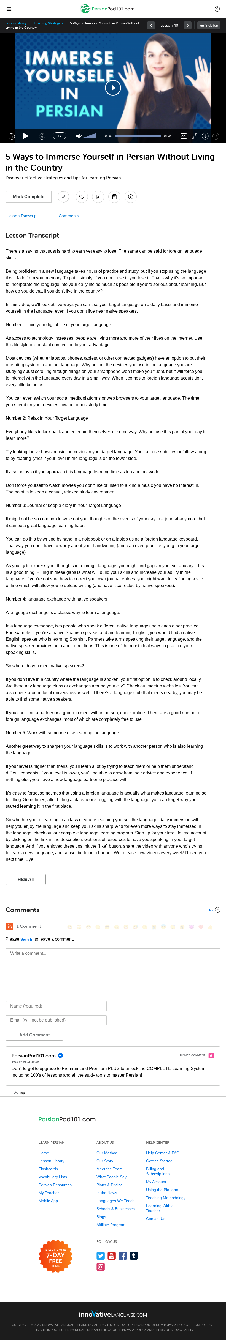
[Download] (205, 136)
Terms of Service (169, 1329)
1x (59, 136)
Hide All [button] (26, 879)
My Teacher (49, 1193)
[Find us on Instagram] (100, 1266)
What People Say (111, 1177)
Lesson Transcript (22, 216)
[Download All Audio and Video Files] (131, 197)
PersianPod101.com (147, 1325)
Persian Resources (55, 1185)
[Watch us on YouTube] (111, 1255)
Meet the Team (109, 1169)
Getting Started (159, 1161)
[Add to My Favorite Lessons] (82, 197)
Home (44, 1153)
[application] (113, 88)
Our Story (104, 1161)
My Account (156, 1182)
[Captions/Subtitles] (183, 136)
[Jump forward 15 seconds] (42, 136)
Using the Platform (162, 1190)
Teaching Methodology (165, 1198)
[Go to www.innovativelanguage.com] (113, 1313)
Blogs (101, 1217)
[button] (217, 9)
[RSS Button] (10, 926)
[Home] (108, 12)
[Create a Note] (98, 197)
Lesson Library (16, 23)
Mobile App (48, 1201)
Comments (69, 216)
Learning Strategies (48, 23)
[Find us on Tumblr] (134, 1255)
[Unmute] (79, 136)
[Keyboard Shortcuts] (215, 136)
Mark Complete (28, 196)
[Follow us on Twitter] (100, 1255)
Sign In (27, 939)
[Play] (25, 136)
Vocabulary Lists (53, 1177)
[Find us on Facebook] (123, 1255)
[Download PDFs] (114, 197)
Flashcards (48, 1169)
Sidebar (211, 25)
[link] (151, 25)
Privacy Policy (176, 1325)
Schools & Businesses (115, 1209)
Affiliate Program (110, 1224)
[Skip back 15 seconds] (12, 136)
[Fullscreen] (194, 136)
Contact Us (155, 1218)
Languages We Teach (115, 1201)
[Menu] (9, 9)
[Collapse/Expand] (113, 909)
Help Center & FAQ (162, 1153)
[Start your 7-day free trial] (55, 1256)
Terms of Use (202, 1325)
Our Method (106, 1153)
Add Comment (34, 1035)
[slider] (90, 136)
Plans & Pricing (109, 1185)
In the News (106, 1193)
